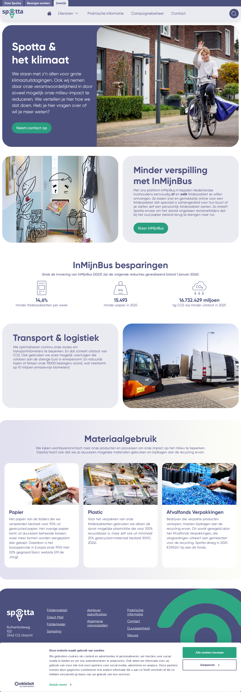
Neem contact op (31, 128)
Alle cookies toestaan (210, 652)
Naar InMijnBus (151, 228)
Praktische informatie (106, 13)
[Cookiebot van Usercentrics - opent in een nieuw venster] (24, 684)
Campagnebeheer (147, 13)
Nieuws (132, 635)
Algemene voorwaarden (97, 623)
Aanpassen (207, 664)
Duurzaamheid (138, 628)
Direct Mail (55, 617)
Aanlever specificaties (97, 612)
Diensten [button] (65, 13)
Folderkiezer (56, 624)
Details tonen (58, 684)
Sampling (54, 631)
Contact (178, 13)
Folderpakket (57, 610)
